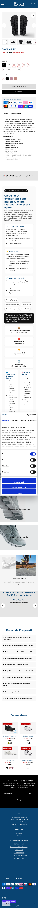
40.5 (14, 69)
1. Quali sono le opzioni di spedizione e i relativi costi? (17, 638)
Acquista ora (19, 91)
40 (9, 69)
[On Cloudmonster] (28, 728)
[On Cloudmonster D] (28, 752)
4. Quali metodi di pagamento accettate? (18, 658)
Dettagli (5, 113)
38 (24, 65)
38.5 (29, 65)
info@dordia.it (19, 850)
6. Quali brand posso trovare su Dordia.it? (19, 671)
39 (3, 69)
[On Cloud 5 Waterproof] (10, 728)
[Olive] (9, 743)
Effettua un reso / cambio (19, 824)
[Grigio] (11, 743)
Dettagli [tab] (15, 420)
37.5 (19, 65)
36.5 (9, 65)
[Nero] (29, 743)
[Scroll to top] (34, 903)
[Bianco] (27, 743)
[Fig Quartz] (12, 768)
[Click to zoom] (33, 15)
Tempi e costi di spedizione (19, 817)
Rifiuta (19, 493)
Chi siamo (19, 833)
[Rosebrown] (10, 768)
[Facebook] (17, 800)
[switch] (33, 460)
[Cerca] (31, 4)
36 (3, 65)
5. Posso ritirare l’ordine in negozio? (17, 664)
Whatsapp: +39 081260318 (19, 855)
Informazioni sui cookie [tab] (28, 420)
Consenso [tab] (5, 420)
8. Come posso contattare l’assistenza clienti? (16, 684)
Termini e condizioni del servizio (19, 819)
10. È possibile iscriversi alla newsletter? (18, 698)
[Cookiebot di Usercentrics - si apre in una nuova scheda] (27, 415)
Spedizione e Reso (16, 113)
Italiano (7, 878)
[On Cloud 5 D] (10, 752)
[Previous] (4, 25)
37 (14, 65)
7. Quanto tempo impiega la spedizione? (18, 677)
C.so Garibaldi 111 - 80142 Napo (18, 847)
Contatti (19, 835)
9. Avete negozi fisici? (12, 692)
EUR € (20, 878)
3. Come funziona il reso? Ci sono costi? (18, 652)
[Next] (34, 25)
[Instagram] (20, 800)
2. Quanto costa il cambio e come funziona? (19, 645)
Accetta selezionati (19, 487)
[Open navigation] (7, 3)
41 (19, 69)
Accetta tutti (19, 482)
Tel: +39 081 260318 (19, 853)
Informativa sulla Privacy (19, 822)
